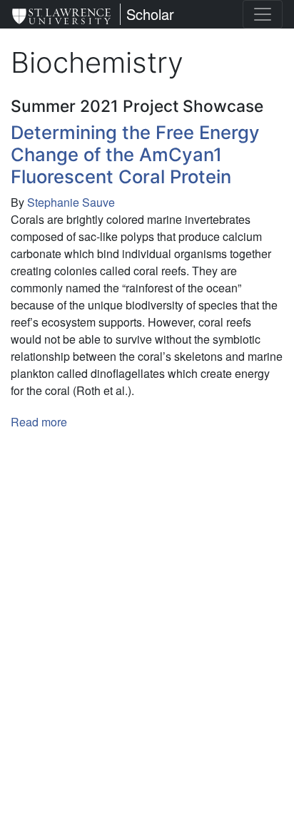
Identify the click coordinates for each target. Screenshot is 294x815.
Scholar (150, 14)
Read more (39, 422)
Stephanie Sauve (71, 202)
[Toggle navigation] (263, 14)
